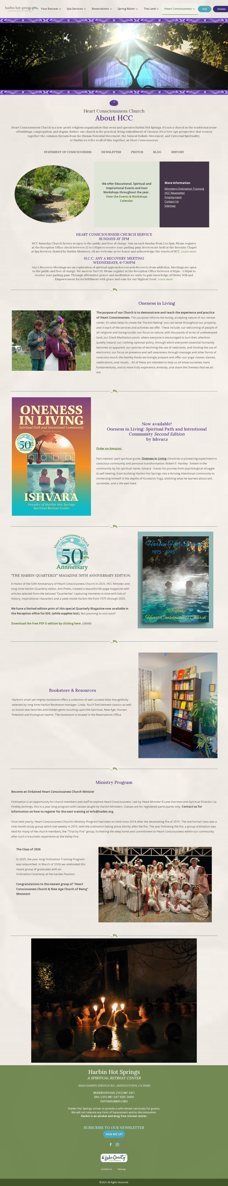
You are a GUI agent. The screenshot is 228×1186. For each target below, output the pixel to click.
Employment (173, 197)
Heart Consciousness (178, 9)
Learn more (165, 279)
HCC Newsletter (175, 193)
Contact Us (172, 201)
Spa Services (75, 9)
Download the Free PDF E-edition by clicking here (46, 623)
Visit (204, 9)
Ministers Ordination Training (184, 189)
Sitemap (170, 206)
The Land (150, 9)
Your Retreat (49, 9)
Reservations (100, 9)
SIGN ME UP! (114, 1134)
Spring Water (126, 9)
